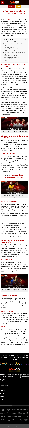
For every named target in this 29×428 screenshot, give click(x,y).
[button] (2, 2)
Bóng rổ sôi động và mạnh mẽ (11, 48)
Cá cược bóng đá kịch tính (10, 47)
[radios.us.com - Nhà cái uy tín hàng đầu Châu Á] (14, 3)
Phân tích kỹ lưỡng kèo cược (11, 55)
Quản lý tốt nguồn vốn (9, 59)
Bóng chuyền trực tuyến (10, 50)
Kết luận (5, 60)
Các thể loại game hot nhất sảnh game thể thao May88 (14, 44)
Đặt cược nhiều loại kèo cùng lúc (12, 57)
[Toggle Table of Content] (24, 39)
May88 (8, 20)
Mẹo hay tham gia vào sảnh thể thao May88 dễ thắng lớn (14, 53)
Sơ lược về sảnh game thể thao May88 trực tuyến (14, 42)
